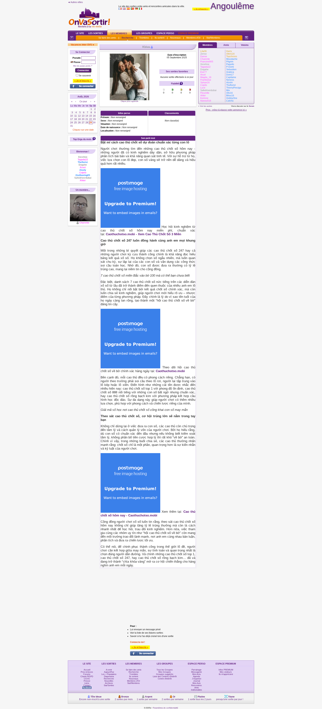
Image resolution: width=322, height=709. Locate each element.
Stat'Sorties (109, 685)
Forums (86, 674)
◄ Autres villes (75, 2)
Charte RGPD (86, 676)
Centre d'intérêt (165, 679)
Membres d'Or (193, 38)
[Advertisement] (186, 19)
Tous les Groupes (165, 670)
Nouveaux (175, 38)
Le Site (80, 33)
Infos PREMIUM (226, 670)
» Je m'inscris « (201, 9)
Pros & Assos (87, 672)
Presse (87, 681)
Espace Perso (165, 33)
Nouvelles (108, 681)
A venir (109, 670)
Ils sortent (159, 38)
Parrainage (196, 670)
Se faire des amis (107, 38)
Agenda (196, 676)
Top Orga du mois (82, 139)
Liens (86, 683)
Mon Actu (196, 674)
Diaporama (109, 676)
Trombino (144, 38)
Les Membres (119, 33)
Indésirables (196, 690)
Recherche (127, 38)
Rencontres (196, 685)
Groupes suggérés (164, 674)
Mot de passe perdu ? (82, 66)
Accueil (87, 670)
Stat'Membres (213, 38)
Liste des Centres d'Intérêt (165, 676)
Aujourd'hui (109, 672)
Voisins (245, 45)
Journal (196, 681)
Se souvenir (85, 75)
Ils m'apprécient (226, 674)
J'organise (196, 679)
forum (251, 106)
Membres (208, 45)
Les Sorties (95, 33)
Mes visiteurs (226, 672)
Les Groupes (144, 33)
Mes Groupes (164, 672)
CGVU (87, 679)
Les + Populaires (108, 674)
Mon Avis (196, 683)
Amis (226, 45)
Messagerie (196, 672)
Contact (86, 685)
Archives (109, 683)
